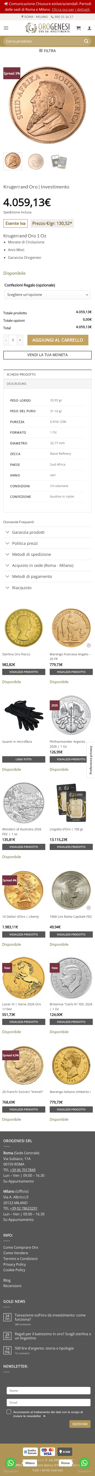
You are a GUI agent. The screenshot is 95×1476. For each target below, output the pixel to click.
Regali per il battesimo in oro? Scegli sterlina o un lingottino (53, 1336)
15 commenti (28, 1353)
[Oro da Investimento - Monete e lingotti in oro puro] (47, 28)
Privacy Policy (14, 1264)
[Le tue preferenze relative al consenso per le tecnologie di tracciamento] (91, 760)
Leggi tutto (24, 759)
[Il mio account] (89, 28)
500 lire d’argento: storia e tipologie (44, 1348)
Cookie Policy (14, 1269)
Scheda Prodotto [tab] (21, 374)
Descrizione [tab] (17, 383)
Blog (7, 1280)
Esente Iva (16, 223)
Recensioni (12, 1285)
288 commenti (30, 1324)
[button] (6, 28)
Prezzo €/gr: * (52, 223)
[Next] (84, 105)
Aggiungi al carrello (57, 340)
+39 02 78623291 (24, 1208)
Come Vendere (15, 1252)
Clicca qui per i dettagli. (71, 9)
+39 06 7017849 (23, 1170)
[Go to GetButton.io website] (84, 1471)
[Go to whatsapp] (84, 1462)
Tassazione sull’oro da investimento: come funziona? (50, 1317)
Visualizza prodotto (24, 671)
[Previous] (11, 105)
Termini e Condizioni (20, 1258)
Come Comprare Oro (20, 1247)
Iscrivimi (80, 1424)
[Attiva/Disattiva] (7, 532)
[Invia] (86, 41)
